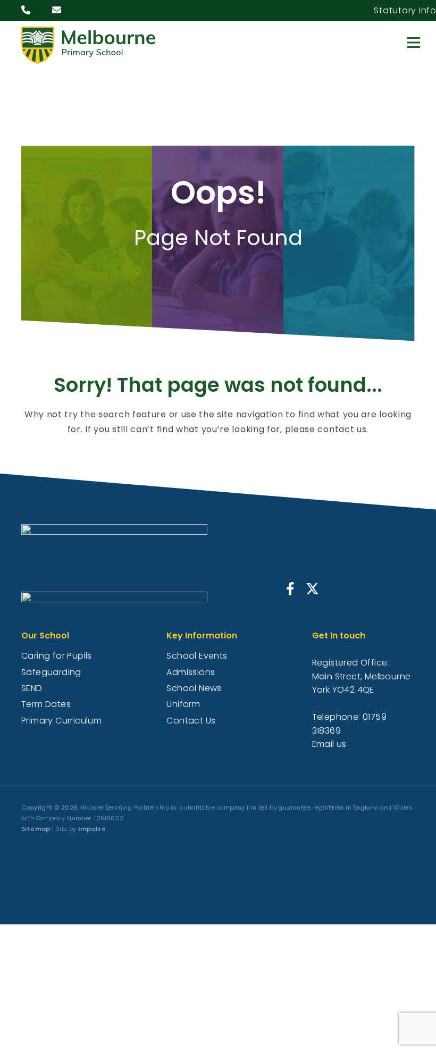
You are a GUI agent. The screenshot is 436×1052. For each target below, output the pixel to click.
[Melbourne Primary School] (90, 45)
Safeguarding (51, 672)
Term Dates (46, 704)
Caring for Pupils (56, 656)
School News (193, 688)
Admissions (190, 672)
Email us (329, 744)
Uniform (183, 704)
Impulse (92, 828)
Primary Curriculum (61, 720)
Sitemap (36, 828)
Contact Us (190, 720)
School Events (196, 656)
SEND (32, 688)
